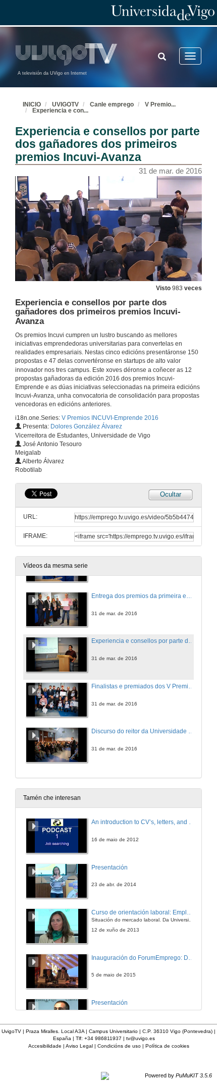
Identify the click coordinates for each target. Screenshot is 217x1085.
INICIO (32, 104)
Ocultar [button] (170, 494)
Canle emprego (112, 104)
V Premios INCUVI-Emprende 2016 (110, 417)
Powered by (178, 1075)
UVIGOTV (65, 104)
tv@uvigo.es (140, 1038)
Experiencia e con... (60, 110)
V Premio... (160, 104)
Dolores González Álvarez (86, 426)
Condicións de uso (119, 1046)
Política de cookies (167, 1046)
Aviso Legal (79, 1046)
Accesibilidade (45, 1046)
